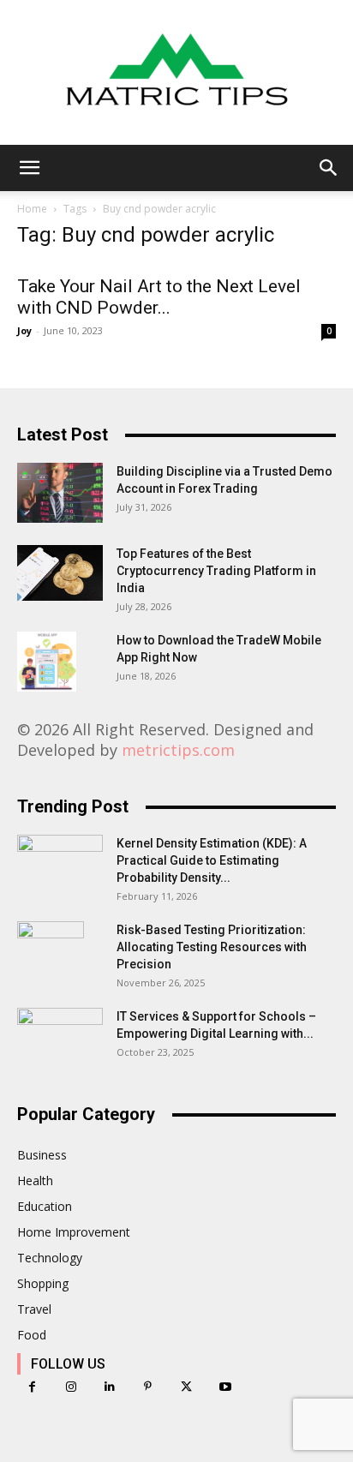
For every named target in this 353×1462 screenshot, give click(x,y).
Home (32, 208)
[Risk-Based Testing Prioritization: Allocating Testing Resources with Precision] (50, 951)
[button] (29, 168)
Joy (24, 330)
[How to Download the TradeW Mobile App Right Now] (46, 662)
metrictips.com (178, 750)
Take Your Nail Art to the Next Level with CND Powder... (159, 297)
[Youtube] (225, 1387)
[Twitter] (186, 1387)
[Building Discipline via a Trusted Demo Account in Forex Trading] (60, 493)
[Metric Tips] (176, 72)
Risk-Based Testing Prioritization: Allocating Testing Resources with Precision (212, 947)
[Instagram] (71, 1387)
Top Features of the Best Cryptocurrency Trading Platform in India (216, 571)
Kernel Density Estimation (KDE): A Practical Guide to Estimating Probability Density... (212, 860)
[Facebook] (32, 1387)
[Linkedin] (109, 1387)
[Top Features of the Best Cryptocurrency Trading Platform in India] (60, 573)
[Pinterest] (148, 1387)
